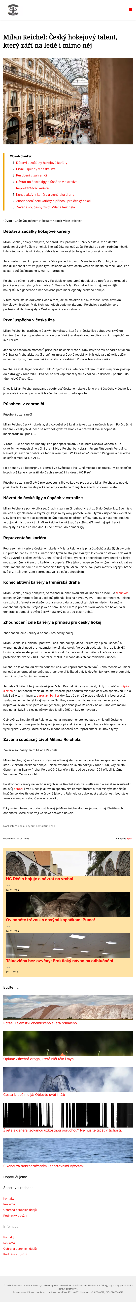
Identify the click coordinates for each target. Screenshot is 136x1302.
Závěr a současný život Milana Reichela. (46, 207)
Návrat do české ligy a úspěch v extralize (46, 182)
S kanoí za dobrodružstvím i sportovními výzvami (43, 1166)
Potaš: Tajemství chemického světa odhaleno (40, 1023)
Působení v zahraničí (31, 175)
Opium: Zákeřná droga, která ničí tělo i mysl (38, 1059)
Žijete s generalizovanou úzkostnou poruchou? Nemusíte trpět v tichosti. (62, 1130)
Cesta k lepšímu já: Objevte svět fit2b (34, 1094)
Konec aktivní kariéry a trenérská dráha (45, 195)
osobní (18, 789)
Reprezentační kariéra (32, 188)
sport (130, 838)
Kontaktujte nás (45, 826)
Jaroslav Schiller (48, 695)
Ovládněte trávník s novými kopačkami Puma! (50, 919)
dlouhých (122, 593)
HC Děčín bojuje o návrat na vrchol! (40, 878)
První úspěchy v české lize (36, 169)
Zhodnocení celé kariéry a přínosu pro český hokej (53, 201)
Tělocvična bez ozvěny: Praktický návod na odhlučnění (59, 960)
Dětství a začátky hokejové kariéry (42, 163)
